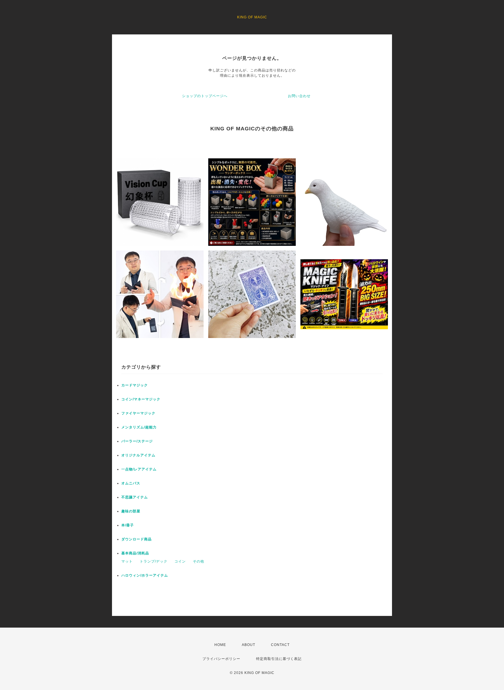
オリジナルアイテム (138, 455)
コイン (180, 561)
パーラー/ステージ (137, 441)
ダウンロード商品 (136, 539)
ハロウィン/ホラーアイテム (144, 575)
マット (127, 561)
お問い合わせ (299, 96)
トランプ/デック (153, 561)
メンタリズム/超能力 (139, 427)
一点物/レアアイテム (139, 469)
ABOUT (248, 645)
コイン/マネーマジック (140, 399)
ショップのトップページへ (205, 96)
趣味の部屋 (130, 511)
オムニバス (130, 483)
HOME (220, 645)
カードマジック (134, 385)
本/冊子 (127, 525)
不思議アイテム (134, 497)
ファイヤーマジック (138, 413)
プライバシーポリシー (221, 659)
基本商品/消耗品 (135, 553)
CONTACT (280, 645)
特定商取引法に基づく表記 (279, 659)
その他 (198, 561)
